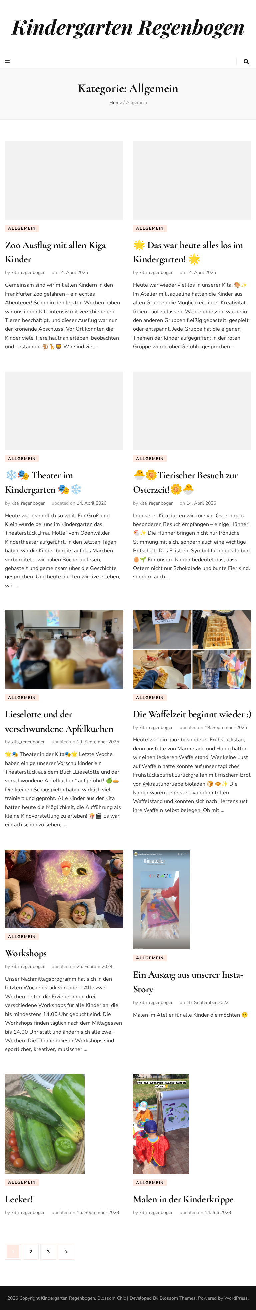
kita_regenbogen (28, 272)
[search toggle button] (246, 62)
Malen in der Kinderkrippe (183, 1199)
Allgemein (22, 228)
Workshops (25, 953)
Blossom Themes (178, 1298)
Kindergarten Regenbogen (128, 26)
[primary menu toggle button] (8, 61)
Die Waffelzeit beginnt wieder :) (192, 714)
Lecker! (19, 1199)
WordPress (236, 1298)
